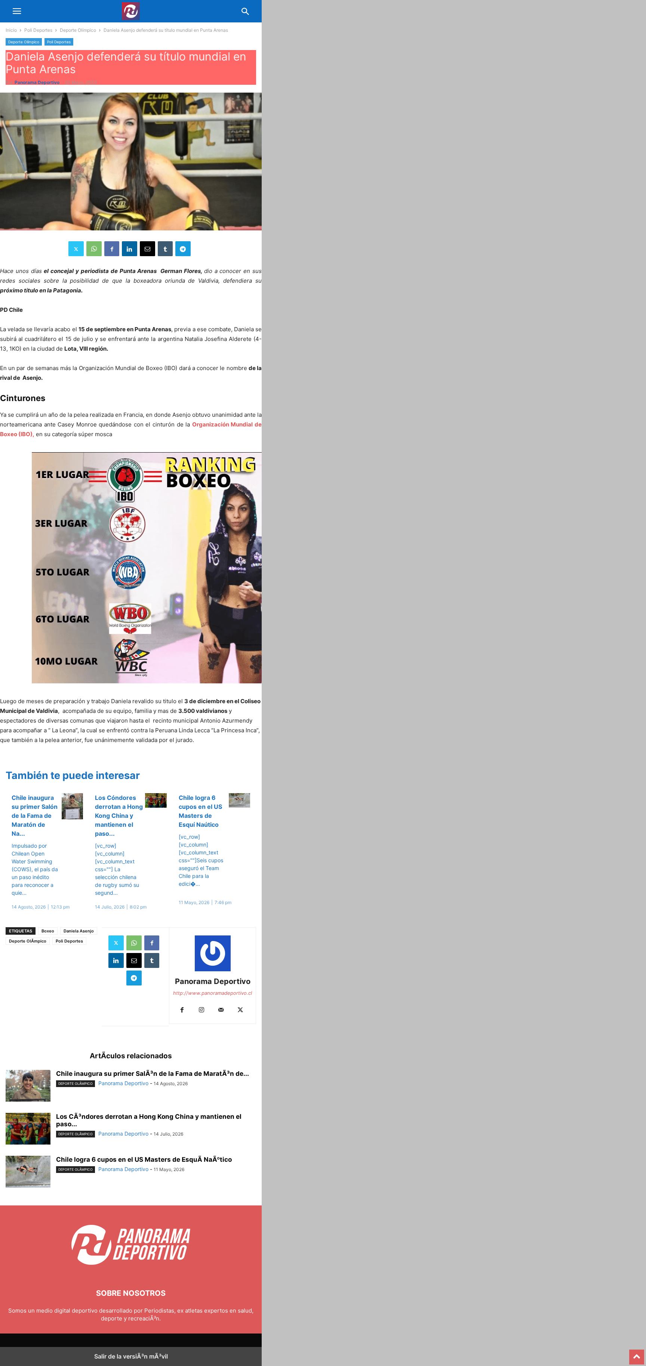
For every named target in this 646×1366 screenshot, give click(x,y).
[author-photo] (212, 971)
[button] (17, 11)
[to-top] (636, 1354)
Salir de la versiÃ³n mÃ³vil (131, 1356)
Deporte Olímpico (78, 30)
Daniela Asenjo (79, 931)
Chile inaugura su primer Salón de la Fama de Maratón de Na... (35, 815)
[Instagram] (201, 1010)
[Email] (147, 248)
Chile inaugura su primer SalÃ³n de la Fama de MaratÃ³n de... (152, 1073)
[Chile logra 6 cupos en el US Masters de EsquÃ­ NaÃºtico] (28, 1172)
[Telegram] (183, 248)
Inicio (11, 30)
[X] (76, 248)
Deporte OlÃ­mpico (27, 941)
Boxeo (47, 931)
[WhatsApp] (94, 248)
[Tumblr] (165, 248)
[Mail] (220, 1010)
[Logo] (131, 1270)
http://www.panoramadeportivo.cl (212, 993)
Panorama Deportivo (37, 82)
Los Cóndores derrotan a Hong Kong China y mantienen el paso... (119, 815)
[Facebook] (111, 248)
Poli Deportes (38, 30)
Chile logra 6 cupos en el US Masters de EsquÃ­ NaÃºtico (144, 1159)
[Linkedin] (129, 248)
